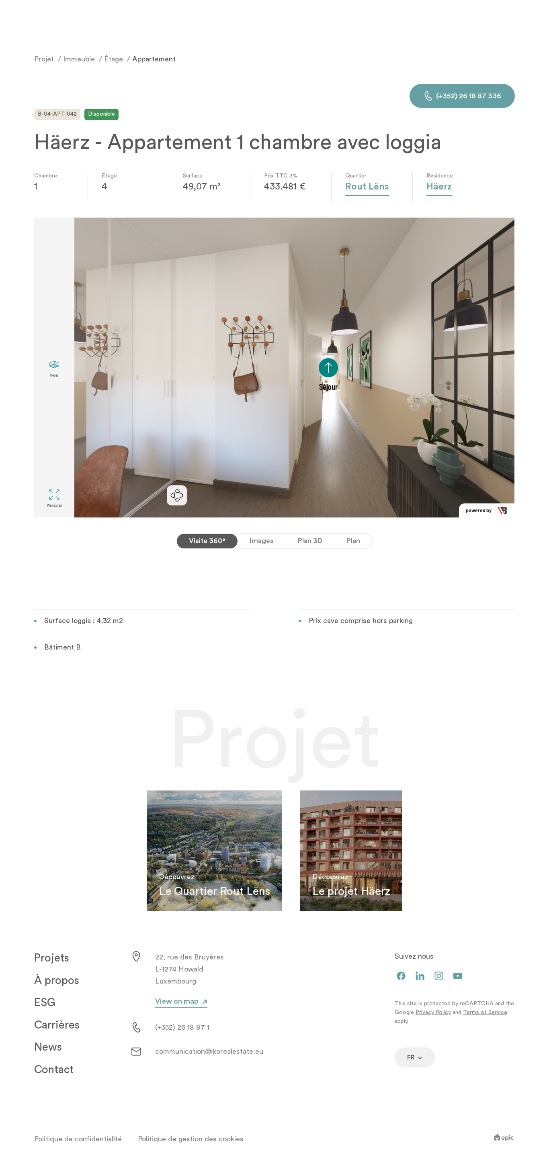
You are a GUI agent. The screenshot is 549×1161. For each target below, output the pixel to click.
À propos (56, 980)
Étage (113, 59)
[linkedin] (420, 977)
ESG (44, 1002)
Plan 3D (310, 541)
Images (262, 541)
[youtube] (457, 977)
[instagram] (438, 977)
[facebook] (401, 977)
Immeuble (79, 59)
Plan (353, 541)
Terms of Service (485, 1012)
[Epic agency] (503, 1139)
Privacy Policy (433, 1012)
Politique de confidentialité (78, 1139)
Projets (51, 958)
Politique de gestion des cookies (191, 1139)
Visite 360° (207, 541)
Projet (44, 59)
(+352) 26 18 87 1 (182, 1027)
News (48, 1047)
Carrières (57, 1025)
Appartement (154, 59)
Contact (54, 1069)
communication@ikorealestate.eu (209, 1051)
